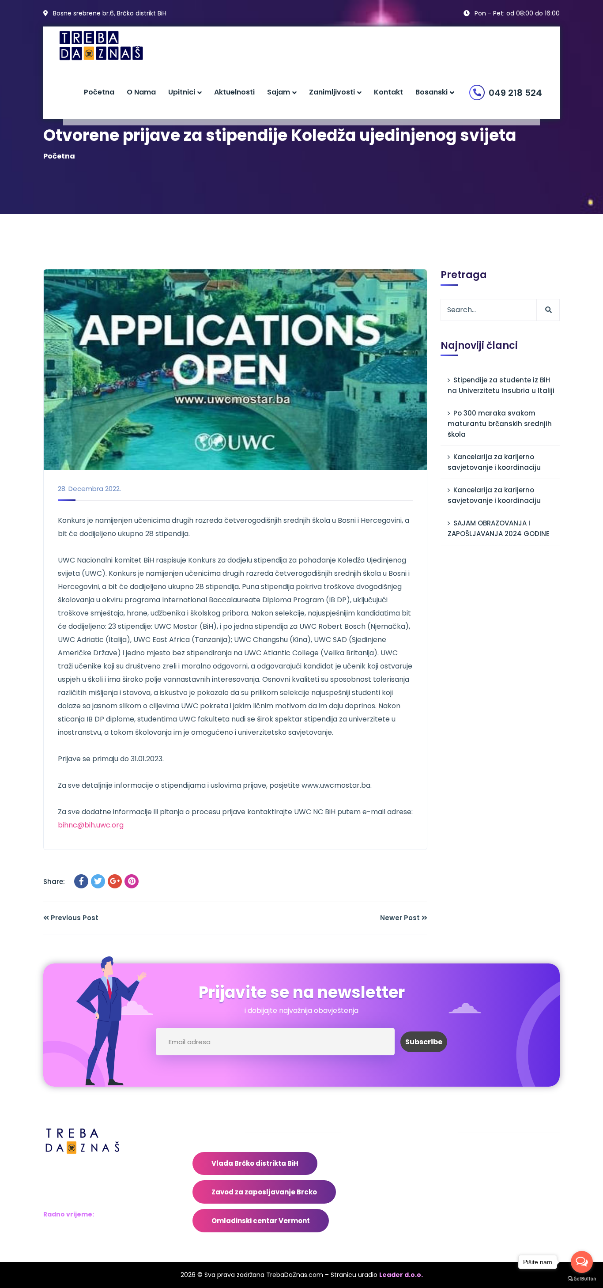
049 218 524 (515, 92)
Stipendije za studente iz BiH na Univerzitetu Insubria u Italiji (501, 385)
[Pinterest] (131, 881)
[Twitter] (98, 881)
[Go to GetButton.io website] (582, 1279)
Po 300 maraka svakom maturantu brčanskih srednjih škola (500, 423)
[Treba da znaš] (110, 45)
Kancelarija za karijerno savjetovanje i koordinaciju (494, 462)
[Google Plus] (115, 881)
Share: (54, 881)
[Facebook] (81, 881)
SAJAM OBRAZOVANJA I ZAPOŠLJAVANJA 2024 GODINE (499, 528)
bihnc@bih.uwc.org (91, 825)
